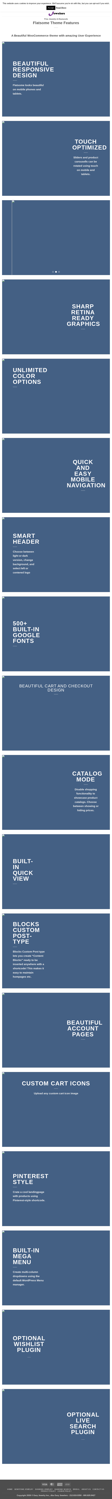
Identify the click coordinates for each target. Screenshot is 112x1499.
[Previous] (7, 237)
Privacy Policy (48, 1491)
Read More (61, 8)
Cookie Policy (65, 1491)
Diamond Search (62, 1489)
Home (9, 1489)
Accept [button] (51, 8)
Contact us (98, 1489)
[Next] (104, 237)
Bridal (76, 1489)
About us (86, 1489)
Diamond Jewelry (44, 1489)
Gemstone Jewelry (23, 1489)
